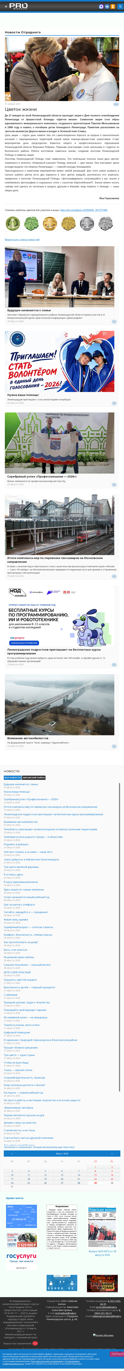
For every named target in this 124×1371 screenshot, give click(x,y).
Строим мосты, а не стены (19, 1130)
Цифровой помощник (17, 1032)
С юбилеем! (10, 994)
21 (79, 1178)
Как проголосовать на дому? (21, 942)
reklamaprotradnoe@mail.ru (106, 1316)
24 (12, 1182)
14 (79, 1174)
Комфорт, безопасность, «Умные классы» (28, 934)
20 (62, 1178)
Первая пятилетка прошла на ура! (24, 1115)
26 (45, 1182)
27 (62, 1182)
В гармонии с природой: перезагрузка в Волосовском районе (40, 1040)
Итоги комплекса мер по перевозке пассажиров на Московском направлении (50, 807)
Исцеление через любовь (19, 957)
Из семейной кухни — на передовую (25, 1017)
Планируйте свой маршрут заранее (25, 1010)
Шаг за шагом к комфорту (19, 904)
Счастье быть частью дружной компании (28, 1138)
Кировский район (34, 777)
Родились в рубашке (16, 844)
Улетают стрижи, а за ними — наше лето (28, 852)
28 (79, 1182)
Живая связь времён (16, 919)
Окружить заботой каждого (20, 979)
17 (12, 1178)
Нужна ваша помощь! (23, 395)
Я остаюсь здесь (13, 874)
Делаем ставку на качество (20, 1122)
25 (29, 1182)
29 (95, 1182)
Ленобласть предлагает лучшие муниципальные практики (39, 1147)
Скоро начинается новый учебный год (26, 897)
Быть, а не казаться (15, 949)
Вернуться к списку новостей (22, 239)
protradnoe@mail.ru (65, 1313)
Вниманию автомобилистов (27, 738)
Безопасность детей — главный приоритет (29, 987)
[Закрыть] (120, 1352)
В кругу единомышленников (21, 882)
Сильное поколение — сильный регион (27, 964)
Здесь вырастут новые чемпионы (24, 889)
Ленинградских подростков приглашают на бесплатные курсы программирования (53, 814)
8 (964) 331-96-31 (107, 1312)
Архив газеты (14, 1198)
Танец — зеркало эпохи (18, 1070)
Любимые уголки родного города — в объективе (33, 837)
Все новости (13, 777)
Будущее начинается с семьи (29, 310)
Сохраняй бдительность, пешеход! (24, 1077)
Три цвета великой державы (21, 867)
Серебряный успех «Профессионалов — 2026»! (42, 476)
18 (29, 1178)
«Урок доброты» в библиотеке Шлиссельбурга (31, 859)
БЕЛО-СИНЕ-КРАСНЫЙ (17, 972)
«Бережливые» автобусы (18, 1107)
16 (112, 1174)
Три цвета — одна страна (19, 1055)
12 (45, 1174)
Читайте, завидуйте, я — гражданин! (25, 912)
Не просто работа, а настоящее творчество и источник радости (42, 1100)
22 (95, 1178)
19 (45, 1178)
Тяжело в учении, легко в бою (21, 1025)
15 (95, 1174)
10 (12, 1174)
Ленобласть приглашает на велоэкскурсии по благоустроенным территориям (50, 829)
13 (62, 1174)
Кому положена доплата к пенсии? (24, 1085)
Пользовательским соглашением (47, 1361)
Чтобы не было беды (16, 1062)
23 (112, 1178)
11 (29, 1174)
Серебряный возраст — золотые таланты (28, 927)
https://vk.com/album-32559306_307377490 (83, 210)
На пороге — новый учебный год (23, 1092)
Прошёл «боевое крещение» (21, 1047)
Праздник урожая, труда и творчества (27, 1002)
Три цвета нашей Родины (19, 1145)
